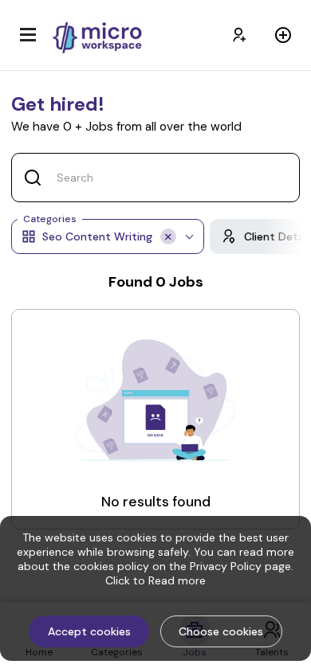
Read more (177, 580)
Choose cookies (221, 631)
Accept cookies (89, 631)
